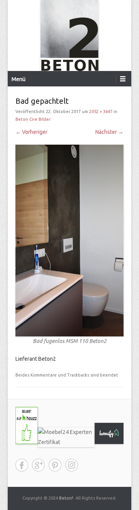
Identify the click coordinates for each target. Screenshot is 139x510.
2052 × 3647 (100, 111)
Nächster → (109, 132)
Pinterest (55, 465)
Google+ (38, 465)
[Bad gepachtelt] (69, 241)
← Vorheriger (31, 132)
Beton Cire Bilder (33, 119)
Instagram (71, 465)
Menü (18, 79)
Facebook (21, 465)
